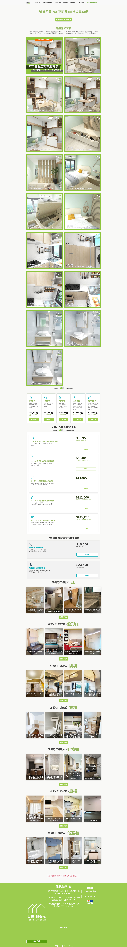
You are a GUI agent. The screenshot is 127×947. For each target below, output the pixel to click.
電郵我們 (90, 888)
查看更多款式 (63, 617)
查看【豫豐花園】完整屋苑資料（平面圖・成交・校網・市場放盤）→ (63, 876)
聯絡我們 (63, 928)
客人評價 (36, 941)
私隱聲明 (90, 903)
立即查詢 (33, 419)
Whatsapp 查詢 (90, 891)
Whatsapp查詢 (93, 2)
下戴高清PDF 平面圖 (63, 19)
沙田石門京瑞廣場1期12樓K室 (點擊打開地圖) (63, 891)
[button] (38, 2)
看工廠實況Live (90, 896)
